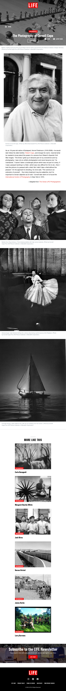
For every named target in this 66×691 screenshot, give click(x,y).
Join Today (33, 657)
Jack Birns (19, 537)
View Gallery (33, 41)
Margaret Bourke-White (23, 505)
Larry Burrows (20, 635)
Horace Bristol (20, 570)
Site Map (13, 683)
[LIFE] (33, 5)
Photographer (33, 31)
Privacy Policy (21, 683)
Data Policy (39, 683)
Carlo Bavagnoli (20, 472)
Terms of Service (31, 683)
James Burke (19, 603)
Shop (48, 39)
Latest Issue (59, 39)
